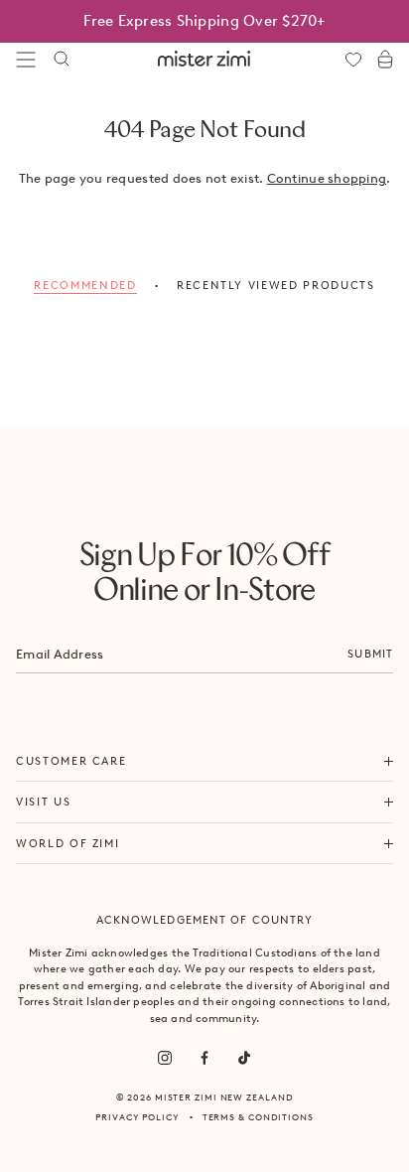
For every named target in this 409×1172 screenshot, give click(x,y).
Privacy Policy (137, 1116)
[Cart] (385, 59)
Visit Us (43, 801)
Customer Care (71, 761)
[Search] (61, 59)
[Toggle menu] (26, 59)
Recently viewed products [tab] (276, 285)
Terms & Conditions (258, 1116)
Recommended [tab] (85, 285)
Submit (370, 653)
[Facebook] (204, 1058)
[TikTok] (244, 1058)
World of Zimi (67, 843)
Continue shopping (326, 178)
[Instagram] (165, 1058)
